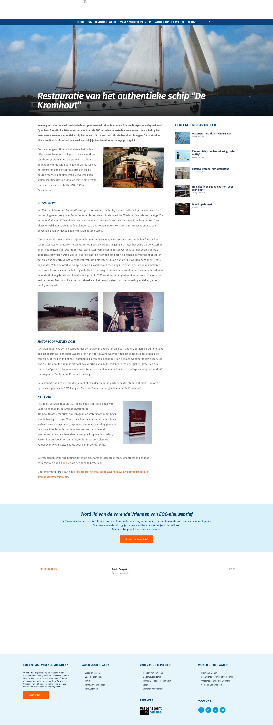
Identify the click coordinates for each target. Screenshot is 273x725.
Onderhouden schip (94, 677)
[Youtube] (223, 710)
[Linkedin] (222, 579)
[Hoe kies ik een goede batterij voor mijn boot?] (182, 191)
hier (68, 463)
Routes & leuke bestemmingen (157, 681)
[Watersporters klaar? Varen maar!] (182, 138)
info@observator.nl (87, 471)
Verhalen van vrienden (95, 685)
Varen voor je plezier (135, 22)
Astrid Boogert (119, 569)
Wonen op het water (169, 22)
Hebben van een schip (153, 673)
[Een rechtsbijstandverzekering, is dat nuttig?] (182, 156)
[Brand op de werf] (182, 209)
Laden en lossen (92, 673)
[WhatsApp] (214, 579)
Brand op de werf (202, 204)
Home (80, 22)
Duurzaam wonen (209, 673)
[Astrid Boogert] (73, 602)
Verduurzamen (91, 689)
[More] (231, 579)
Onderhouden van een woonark (215, 681)
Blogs (192, 22)
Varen (87, 681)
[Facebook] (205, 579)
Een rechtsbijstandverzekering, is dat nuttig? (213, 153)
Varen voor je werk (102, 22)
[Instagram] (208, 710)
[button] (209, 22)
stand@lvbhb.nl (109, 471)
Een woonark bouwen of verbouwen (217, 677)
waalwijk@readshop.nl (132, 471)
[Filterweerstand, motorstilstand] (182, 173)
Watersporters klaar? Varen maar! (211, 133)
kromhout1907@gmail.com (53, 477)
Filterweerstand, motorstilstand (210, 169)
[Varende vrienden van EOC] (136, 9)
